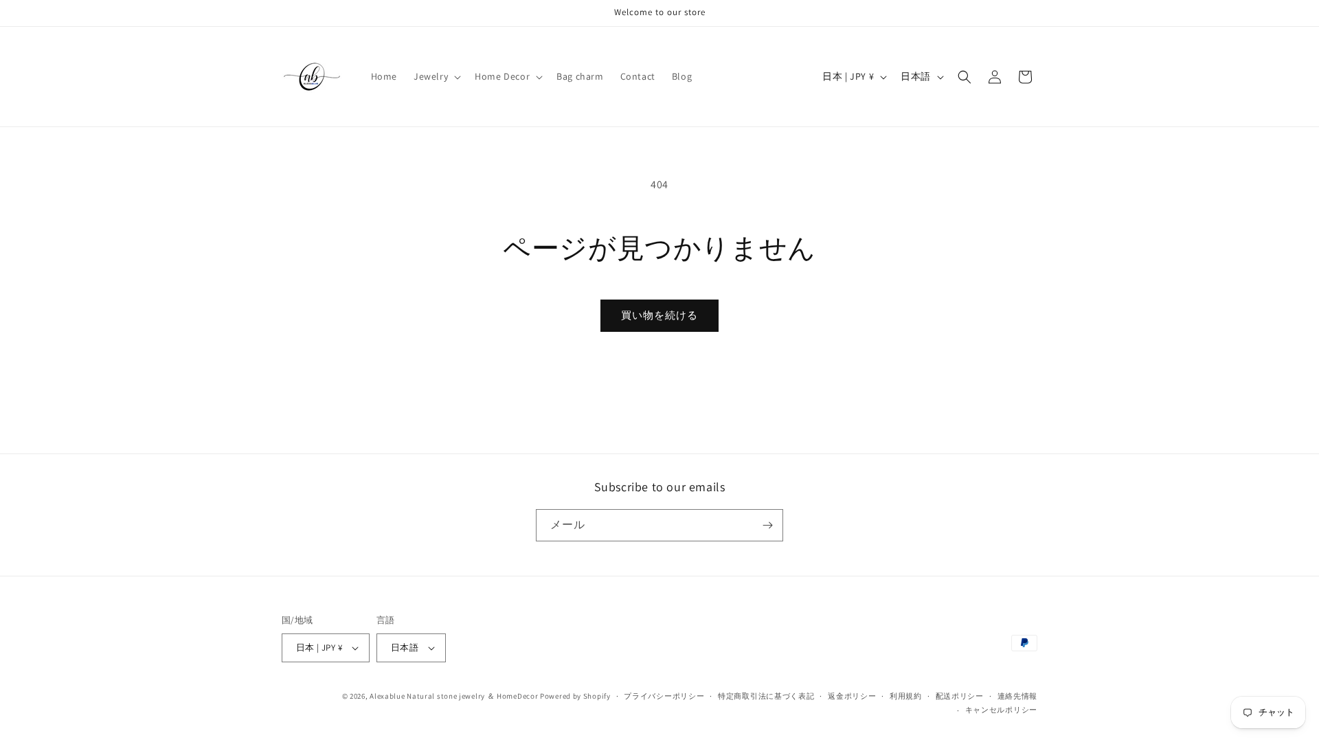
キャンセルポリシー (1001, 710)
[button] (435, 76)
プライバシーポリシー (664, 696)
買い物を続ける (659, 315)
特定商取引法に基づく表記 (766, 696)
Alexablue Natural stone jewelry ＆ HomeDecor (454, 696)
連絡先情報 (1017, 696)
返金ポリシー (852, 696)
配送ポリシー (960, 696)
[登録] (767, 525)
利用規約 (906, 696)
